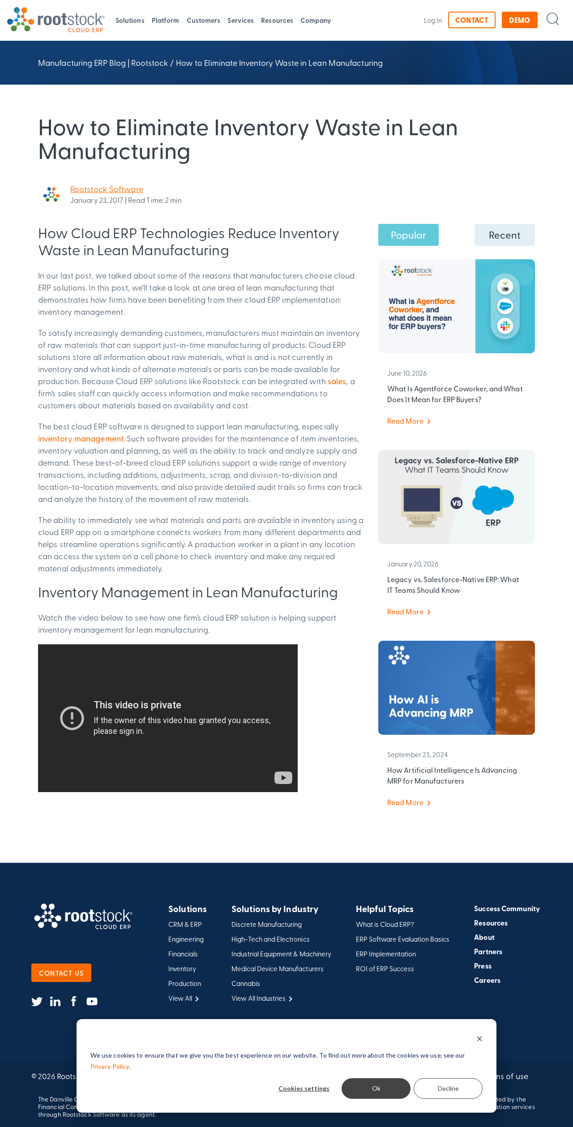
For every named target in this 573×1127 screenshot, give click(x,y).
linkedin (55, 1001)
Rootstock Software (106, 188)
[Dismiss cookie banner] (479, 1038)
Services (240, 20)
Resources (277, 20)
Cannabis (245, 983)
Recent (505, 234)
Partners (488, 951)
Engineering (186, 939)
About (484, 937)
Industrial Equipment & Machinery (281, 954)
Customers (204, 20)
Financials (183, 954)
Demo (519, 20)
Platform (166, 20)
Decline (448, 1088)
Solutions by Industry (274, 909)
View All (180, 998)
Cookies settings (303, 1088)
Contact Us (61, 972)
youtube (92, 1001)
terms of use (506, 1075)
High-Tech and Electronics (270, 939)
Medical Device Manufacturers (277, 968)
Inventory (182, 968)
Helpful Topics (385, 909)
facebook (73, 1001)
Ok (376, 1088)
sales (337, 380)
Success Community (507, 908)
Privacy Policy (109, 1066)
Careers (487, 980)
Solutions (130, 20)
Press (483, 966)
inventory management (81, 438)
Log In (433, 20)
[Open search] (552, 19)
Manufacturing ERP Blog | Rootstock (103, 62)
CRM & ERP (185, 924)
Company (315, 20)
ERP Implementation (386, 954)
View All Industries (258, 998)
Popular (409, 234)
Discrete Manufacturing (266, 924)
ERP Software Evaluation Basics (403, 939)
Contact (471, 20)
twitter (37, 1001)
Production (184, 983)
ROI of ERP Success (385, 968)
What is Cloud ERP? (385, 924)
